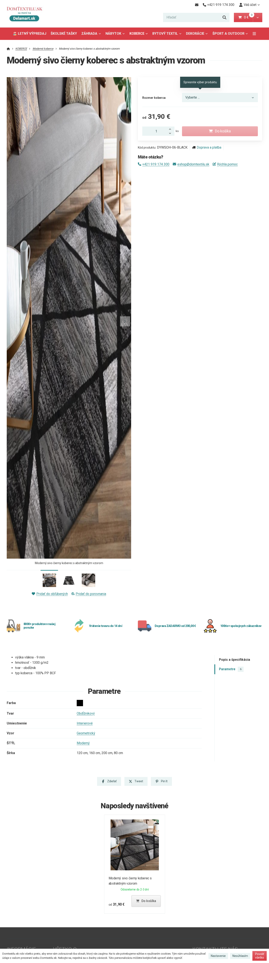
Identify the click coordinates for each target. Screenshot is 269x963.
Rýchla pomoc (227, 164)
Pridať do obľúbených (52, 594)
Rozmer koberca (154, 97)
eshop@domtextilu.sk (193, 164)
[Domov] (28, 14)
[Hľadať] (224, 17)
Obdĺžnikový (86, 713)
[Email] (196, 5)
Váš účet (250, 5)
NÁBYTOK (113, 34)
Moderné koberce (43, 48)
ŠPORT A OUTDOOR (228, 34)
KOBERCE (136, 34)
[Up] (171, 129)
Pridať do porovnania (91, 594)
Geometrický (86, 733)
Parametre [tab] (230, 669)
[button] (257, 17)
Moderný (83, 743)
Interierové (85, 723)
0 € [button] (248, 17)
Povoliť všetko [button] (259, 955)
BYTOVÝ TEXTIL (165, 34)
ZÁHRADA (89, 34)
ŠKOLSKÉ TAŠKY (64, 34)
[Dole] (171, 133)
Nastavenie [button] (218, 956)
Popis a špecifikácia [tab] (234, 660)
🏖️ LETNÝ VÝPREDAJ (29, 34)
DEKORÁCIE (195, 34)
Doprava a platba (209, 147)
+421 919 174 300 (155, 164)
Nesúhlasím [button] (240, 956)
